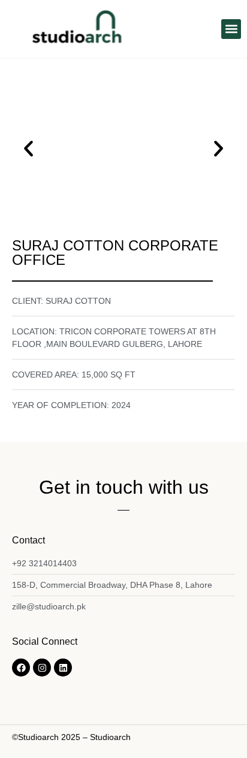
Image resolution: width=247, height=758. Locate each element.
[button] (231, 29)
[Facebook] (21, 668)
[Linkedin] (63, 668)
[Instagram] (42, 668)
